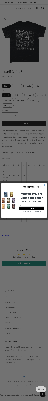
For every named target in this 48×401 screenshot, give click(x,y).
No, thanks (31, 215)
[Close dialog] (45, 185)
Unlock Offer (31, 209)
